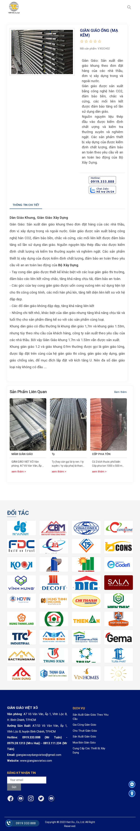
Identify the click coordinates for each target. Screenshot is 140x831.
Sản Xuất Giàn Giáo (84, 736)
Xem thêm (120, 392)
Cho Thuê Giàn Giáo (85, 730)
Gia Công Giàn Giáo (84, 724)
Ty (53, 454)
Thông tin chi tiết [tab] (26, 205)
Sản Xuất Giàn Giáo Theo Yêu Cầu (90, 717)
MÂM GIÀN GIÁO (22, 454)
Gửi (14, 787)
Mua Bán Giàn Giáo (84, 742)
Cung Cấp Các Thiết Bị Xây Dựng (89, 750)
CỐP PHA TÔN (101, 454)
